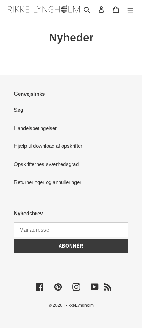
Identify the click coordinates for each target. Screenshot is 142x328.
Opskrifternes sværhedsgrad (46, 164)
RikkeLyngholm (79, 305)
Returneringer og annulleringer (47, 182)
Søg (18, 110)
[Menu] (130, 9)
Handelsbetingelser (35, 128)
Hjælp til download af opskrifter (48, 146)
